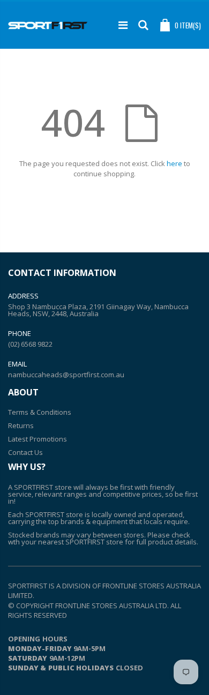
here (174, 163)
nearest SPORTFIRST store (80, 542)
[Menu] (123, 25)
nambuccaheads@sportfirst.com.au (66, 374)
